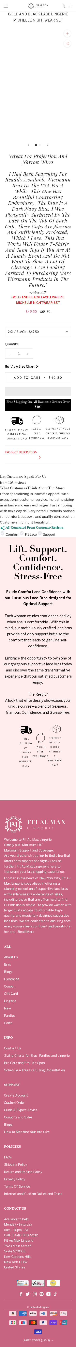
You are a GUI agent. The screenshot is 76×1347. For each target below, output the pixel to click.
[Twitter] (28, 1293)
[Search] (63, 6)
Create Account (16, 1095)
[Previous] (28, 145)
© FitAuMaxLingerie (38, 1307)
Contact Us (12, 1048)
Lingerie (10, 1001)
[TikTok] (55, 1293)
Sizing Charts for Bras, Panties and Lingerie (37, 1055)
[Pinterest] (42, 1293)
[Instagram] (35, 1293)
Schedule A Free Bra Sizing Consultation (34, 1070)
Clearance (11, 979)
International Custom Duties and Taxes (33, 1194)
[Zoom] (67, 33)
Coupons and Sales (18, 1117)
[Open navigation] (6, 6)
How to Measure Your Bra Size (27, 1132)
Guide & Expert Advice (20, 1110)
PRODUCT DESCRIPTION (21, 452)
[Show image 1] (36, 145)
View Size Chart (22, 366)
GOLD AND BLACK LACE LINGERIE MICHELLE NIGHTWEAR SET (38, 17)
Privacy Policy (14, 1179)
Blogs (8, 972)
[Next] (47, 145)
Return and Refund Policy (23, 1172)
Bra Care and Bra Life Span (24, 1063)
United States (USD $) (36, 1340)
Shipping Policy (15, 1164)
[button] (38, 391)
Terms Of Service (17, 1186)
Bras (7, 964)
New (7, 1008)
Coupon (9, 986)
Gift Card (11, 993)
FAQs (8, 1157)
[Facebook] (21, 1293)
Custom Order (14, 1102)
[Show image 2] (40, 145)
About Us (11, 957)
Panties (9, 1015)
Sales (8, 1023)
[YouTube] (48, 1293)
